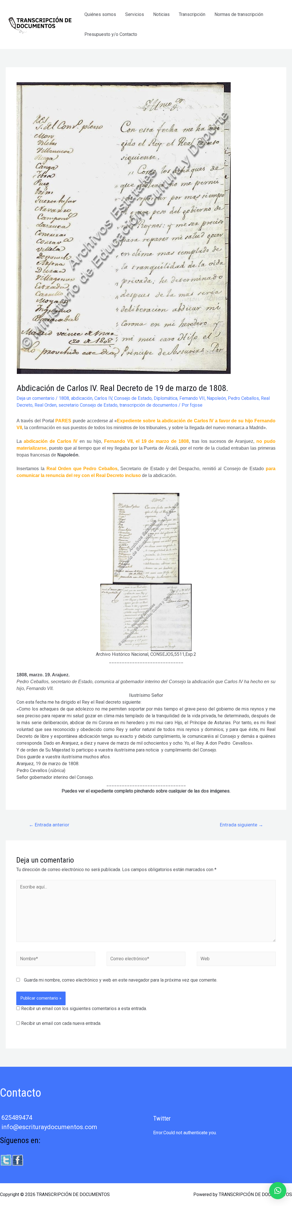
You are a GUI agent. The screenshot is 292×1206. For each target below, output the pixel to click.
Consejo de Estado (133, 398)
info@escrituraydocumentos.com (49, 1127)
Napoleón (216, 398)
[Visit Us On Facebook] (17, 1159)
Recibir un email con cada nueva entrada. (61, 1023)
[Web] (236, 960)
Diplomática (165, 398)
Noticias (161, 14)
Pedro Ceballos (243, 398)
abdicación (81, 398)
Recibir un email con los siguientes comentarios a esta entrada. (84, 1008)
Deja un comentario (35, 398)
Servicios (134, 14)
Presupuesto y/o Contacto (110, 34)
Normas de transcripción (238, 14)
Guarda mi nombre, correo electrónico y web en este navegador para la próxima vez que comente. (120, 980)
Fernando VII (192, 398)
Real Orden (45, 405)
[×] (277, 1190)
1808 (64, 398)
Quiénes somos (100, 14)
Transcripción (192, 14)
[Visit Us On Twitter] (6, 1159)
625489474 (16, 1117)
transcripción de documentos (148, 405)
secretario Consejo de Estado (87, 405)
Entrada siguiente (241, 825)
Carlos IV (103, 398)
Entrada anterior (49, 825)
